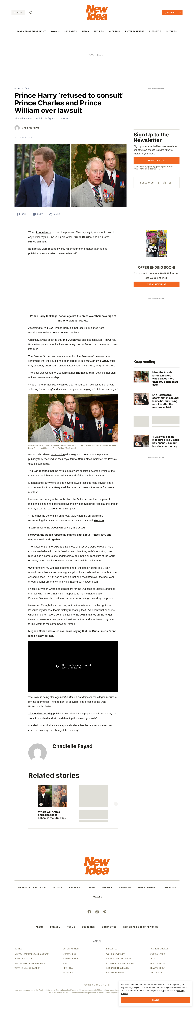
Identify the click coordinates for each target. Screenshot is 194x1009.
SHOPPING (114, 31)
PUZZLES (171, 31)
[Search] (31, 12)
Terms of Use (156, 129)
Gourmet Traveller (117, 929)
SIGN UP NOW (156, 121)
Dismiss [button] (155, 1000)
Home (17, 49)
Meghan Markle (104, 326)
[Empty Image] (141, 382)
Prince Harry (43, 193)
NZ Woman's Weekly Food (120, 924)
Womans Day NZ (71, 920)
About (40, 888)
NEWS (85, 31)
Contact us (109, 888)
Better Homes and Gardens (30, 924)
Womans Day (70, 915)
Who (65, 924)
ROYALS (55, 31)
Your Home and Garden (27, 929)
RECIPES (99, 31)
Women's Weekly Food (118, 920)
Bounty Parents (115, 934)
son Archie (58, 415)
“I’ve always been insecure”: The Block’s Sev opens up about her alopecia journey (165, 402)
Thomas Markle (85, 333)
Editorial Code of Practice (140, 888)
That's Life (69, 934)
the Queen (69, 300)
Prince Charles (83, 197)
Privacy (55, 888)
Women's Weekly (115, 915)
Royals (28, 49)
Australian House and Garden (32, 915)
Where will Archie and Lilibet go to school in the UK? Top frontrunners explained (52, 775)
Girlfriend (156, 934)
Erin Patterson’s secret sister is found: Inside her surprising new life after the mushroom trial (165, 361)
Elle (152, 920)
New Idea (68, 929)
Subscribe (88, 888)
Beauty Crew (157, 929)
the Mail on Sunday (97, 321)
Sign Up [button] (171, 13)
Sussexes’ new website (95, 317)
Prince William (37, 202)
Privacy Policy (140, 129)
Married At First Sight (31, 31)
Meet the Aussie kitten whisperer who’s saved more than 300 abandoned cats (165, 339)
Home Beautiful (23, 920)
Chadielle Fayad (30, 88)
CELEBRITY (70, 31)
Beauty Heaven (158, 924)
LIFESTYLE (155, 31)
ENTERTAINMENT (134, 31)
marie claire (157, 915)
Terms (71, 888)
